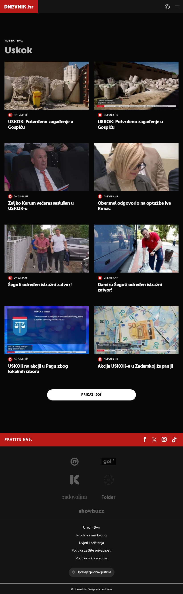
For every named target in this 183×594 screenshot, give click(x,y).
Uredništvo (91, 527)
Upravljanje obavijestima (94, 572)
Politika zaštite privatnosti (91, 550)
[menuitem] (167, 7)
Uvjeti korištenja (91, 543)
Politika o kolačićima (92, 558)
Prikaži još (91, 394)
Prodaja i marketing (91, 535)
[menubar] (167, 6)
